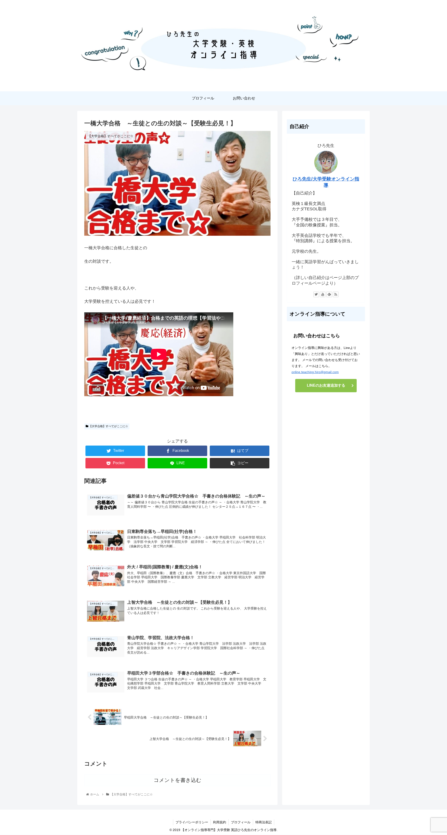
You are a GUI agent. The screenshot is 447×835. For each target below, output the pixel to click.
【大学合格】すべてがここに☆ (108, 426)
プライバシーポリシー (192, 822)
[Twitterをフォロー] (316, 294)
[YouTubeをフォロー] (322, 294)
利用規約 (219, 822)
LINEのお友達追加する (326, 385)
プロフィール (241, 822)
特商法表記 (263, 822)
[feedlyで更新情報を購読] (329, 294)
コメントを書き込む (177, 780)
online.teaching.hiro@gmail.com (315, 372)
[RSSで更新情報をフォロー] (336, 294)
